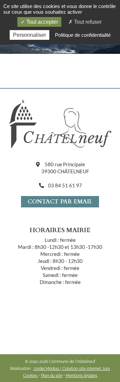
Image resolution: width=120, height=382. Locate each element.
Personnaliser (29, 35)
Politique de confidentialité (83, 35)
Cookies (30, 375)
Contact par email (60, 201)
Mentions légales (81, 375)
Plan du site (51, 375)
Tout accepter (41, 22)
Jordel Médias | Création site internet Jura (71, 368)
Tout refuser (87, 22)
